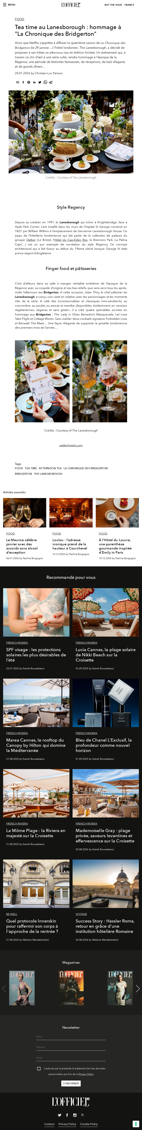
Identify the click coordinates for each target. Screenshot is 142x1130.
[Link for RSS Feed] (82, 1115)
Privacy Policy (86, 1074)
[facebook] (23, 83)
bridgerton (23, 473)
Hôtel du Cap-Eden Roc (71, 240)
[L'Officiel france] (71, 5)
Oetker (31, 240)
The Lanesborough (48, 473)
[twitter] (40, 83)
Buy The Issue (113, 4)
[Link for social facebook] (67, 1116)
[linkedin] (34, 83)
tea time (31, 468)
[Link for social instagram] (75, 1116)
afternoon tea (50, 468)
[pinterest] (29, 83)
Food (19, 19)
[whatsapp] (45, 83)
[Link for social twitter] (59, 1116)
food (19, 468)
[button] (138, 989)
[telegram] (51, 83)
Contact (49, 1124)
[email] (17, 83)
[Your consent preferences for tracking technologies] (136, 1124)
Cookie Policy (89, 1124)
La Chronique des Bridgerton (86, 468)
